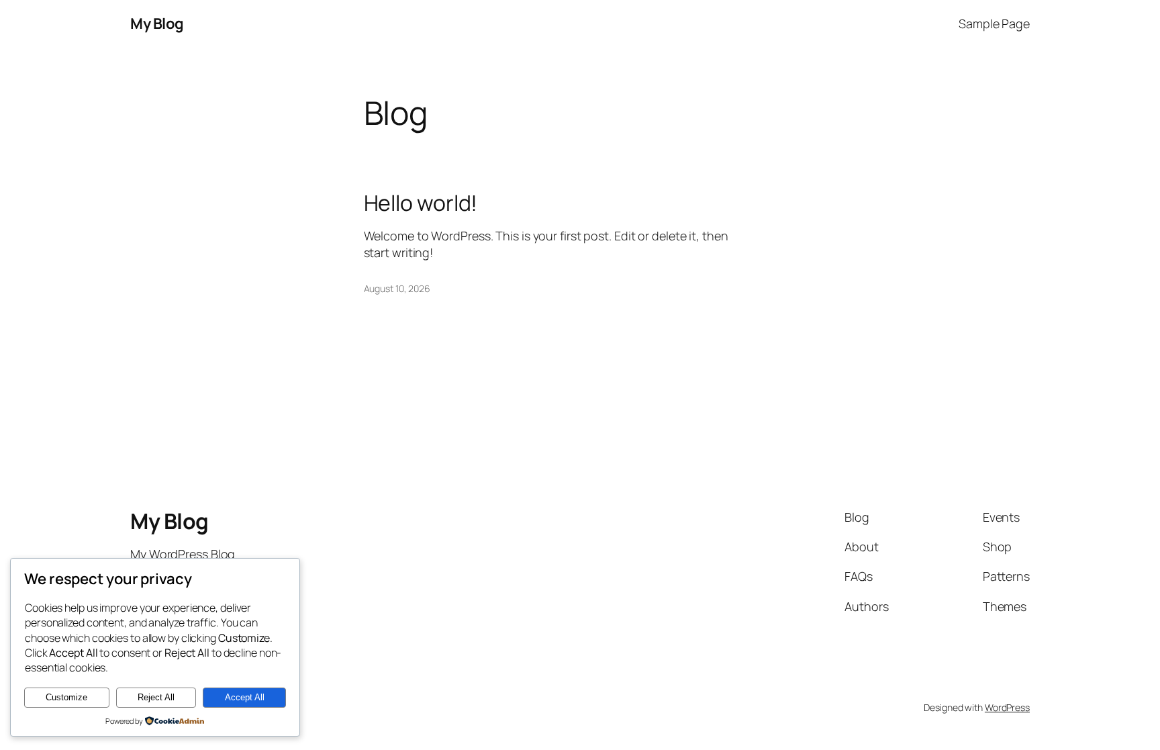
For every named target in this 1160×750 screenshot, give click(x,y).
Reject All (156, 697)
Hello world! (421, 203)
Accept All (244, 697)
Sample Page (994, 23)
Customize (66, 697)
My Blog (157, 23)
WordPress (1007, 707)
